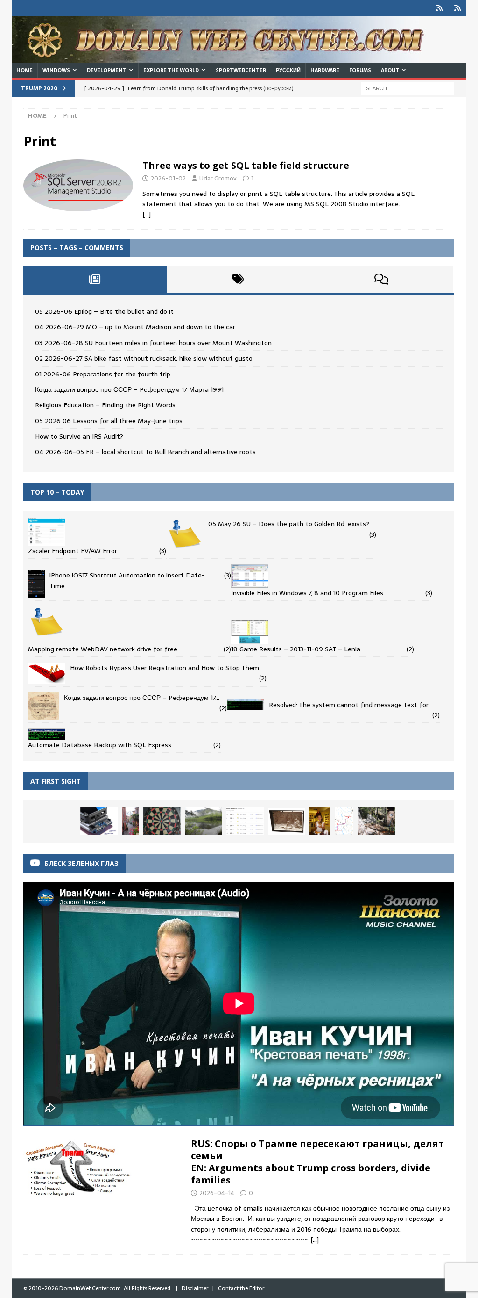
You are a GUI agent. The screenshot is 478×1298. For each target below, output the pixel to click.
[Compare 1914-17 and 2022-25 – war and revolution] (162, 821)
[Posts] (95, 279)
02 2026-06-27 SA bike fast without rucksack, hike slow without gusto (144, 358)
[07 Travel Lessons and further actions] (99, 821)
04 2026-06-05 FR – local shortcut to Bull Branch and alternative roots (145, 452)
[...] (314, 1239)
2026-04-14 (216, 1193)
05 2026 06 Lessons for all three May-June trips (109, 421)
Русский (288, 70)
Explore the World (171, 70)
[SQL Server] (78, 185)
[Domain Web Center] (229, 58)
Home (24, 70)
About (390, 70)
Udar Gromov (218, 178)
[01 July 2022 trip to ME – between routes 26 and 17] (245, 821)
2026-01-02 (168, 178)
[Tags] (238, 279)
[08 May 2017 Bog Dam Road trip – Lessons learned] (344, 821)
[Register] (458, 8)
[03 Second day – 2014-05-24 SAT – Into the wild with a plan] (203, 821)
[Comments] (381, 279)
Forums (360, 70)
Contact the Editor (241, 1288)
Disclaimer (195, 1288)
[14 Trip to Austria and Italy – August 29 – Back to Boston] (319, 821)
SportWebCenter (241, 70)
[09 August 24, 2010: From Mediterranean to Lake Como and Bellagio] (130, 821)
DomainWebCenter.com (90, 1288)
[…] (146, 214)
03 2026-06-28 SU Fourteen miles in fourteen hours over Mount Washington (153, 343)
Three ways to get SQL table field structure (245, 165)
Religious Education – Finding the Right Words (105, 405)
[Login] (439, 8)
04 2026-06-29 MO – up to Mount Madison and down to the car (135, 327)
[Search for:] (407, 88)
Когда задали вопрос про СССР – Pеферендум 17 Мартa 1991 (129, 389)
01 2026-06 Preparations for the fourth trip (102, 374)
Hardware (324, 70)
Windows (56, 70)
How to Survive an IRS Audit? (79, 436)
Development (107, 70)
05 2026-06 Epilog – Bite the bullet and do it (104, 311)
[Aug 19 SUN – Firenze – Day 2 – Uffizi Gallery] (286, 821)
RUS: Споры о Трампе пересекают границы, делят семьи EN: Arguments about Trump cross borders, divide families (317, 1161)
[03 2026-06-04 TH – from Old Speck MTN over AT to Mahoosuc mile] (376, 821)
